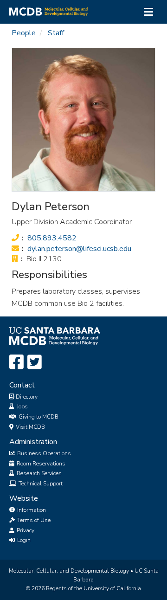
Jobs (21, 406)
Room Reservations (40, 463)
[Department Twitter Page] (34, 362)
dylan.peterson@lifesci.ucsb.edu (79, 249)
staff (56, 33)
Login (23, 540)
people (24, 33)
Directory (26, 396)
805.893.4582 (52, 238)
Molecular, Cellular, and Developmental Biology (69, 570)
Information (31, 510)
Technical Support (40, 483)
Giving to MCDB (37, 416)
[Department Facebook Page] (16, 362)
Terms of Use (33, 520)
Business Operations (43, 453)
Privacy (24, 530)
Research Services (38, 473)
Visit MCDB (29, 427)
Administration (33, 442)
